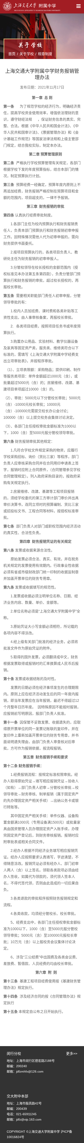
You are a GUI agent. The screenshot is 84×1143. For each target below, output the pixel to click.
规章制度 (45, 54)
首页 (11, 54)
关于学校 (26, 54)
